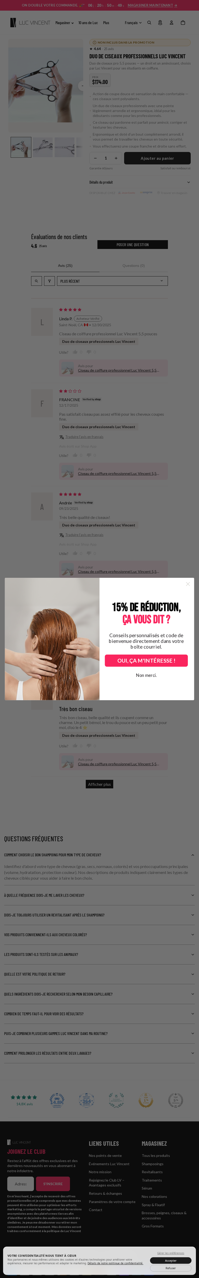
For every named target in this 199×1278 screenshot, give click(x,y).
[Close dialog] (188, 584)
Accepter (171, 1260)
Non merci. (146, 675)
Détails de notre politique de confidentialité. (115, 1263)
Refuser (171, 1268)
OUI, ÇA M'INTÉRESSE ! (146, 660)
